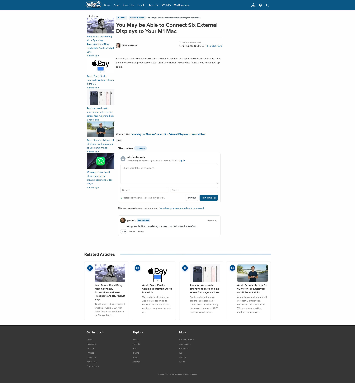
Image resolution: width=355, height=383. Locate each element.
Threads (90, 352)
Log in (182, 160)
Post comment (208, 197)
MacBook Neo (181, 5)
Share (141, 231)
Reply (132, 231)
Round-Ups (128, 5)
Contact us (91, 357)
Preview (192, 197)
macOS (182, 357)
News (107, 5)
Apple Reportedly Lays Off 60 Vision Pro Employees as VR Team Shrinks (252, 288)
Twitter (89, 339)
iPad (135, 357)
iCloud (182, 361)
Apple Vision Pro (186, 339)
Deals (116, 5)
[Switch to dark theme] (260, 5)
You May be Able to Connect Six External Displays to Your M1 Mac (169, 134)
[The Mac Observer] (93, 5)
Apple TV (153, 5)
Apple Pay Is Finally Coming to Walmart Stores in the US (157, 288)
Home (123, 17)
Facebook (91, 343)
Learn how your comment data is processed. (181, 208)
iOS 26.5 (166, 5)
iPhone (136, 352)
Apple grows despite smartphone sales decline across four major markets (204, 288)
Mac (135, 348)
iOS (180, 352)
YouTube (90, 348)
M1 (119, 140)
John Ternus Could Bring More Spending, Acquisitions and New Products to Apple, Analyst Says (110, 292)
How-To (141, 5)
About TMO (92, 361)
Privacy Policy (93, 366)
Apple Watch (185, 343)
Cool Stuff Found (137, 17)
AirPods (136, 361)
